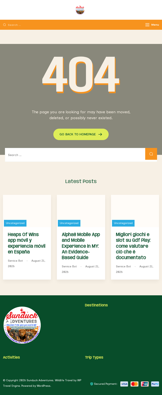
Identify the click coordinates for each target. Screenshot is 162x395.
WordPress (43, 386)
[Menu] (147, 24)
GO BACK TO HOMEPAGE (78, 134)
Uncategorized (15, 223)
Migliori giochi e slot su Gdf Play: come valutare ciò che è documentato (133, 246)
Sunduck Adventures (40, 380)
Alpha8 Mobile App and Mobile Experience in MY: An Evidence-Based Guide (81, 246)
